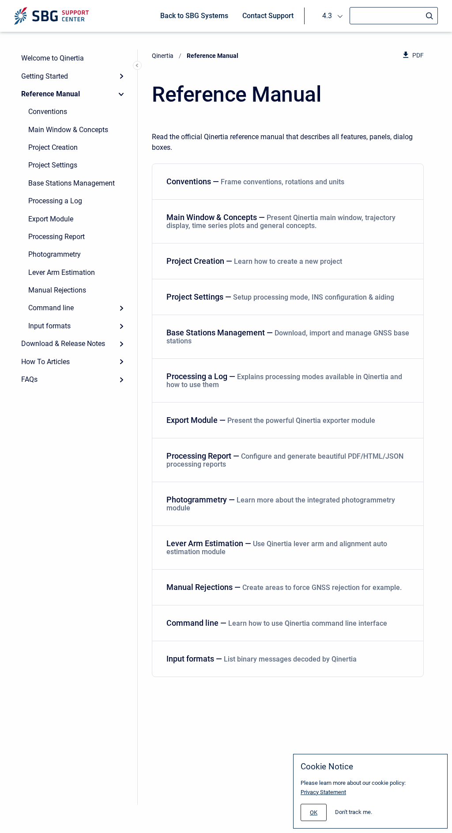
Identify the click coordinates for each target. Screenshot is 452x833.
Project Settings (52, 165)
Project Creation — (254, 261)
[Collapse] (121, 94)
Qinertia (162, 55)
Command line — (276, 623)
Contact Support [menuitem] (268, 15)
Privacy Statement (323, 792)
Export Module (50, 219)
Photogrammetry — (280, 503)
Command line (51, 308)
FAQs (29, 379)
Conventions (47, 111)
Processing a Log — (284, 380)
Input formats (49, 326)
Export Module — (270, 420)
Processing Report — (284, 459)
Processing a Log (55, 201)
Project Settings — (280, 296)
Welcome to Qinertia (52, 58)
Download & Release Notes (63, 343)
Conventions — (255, 181)
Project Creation (53, 147)
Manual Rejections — (284, 587)
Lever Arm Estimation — (276, 547)
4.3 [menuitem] (327, 15)
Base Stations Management (71, 183)
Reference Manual (50, 94)
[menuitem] (287, 182)
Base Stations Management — (287, 336)
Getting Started (44, 76)
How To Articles (45, 362)
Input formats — (261, 658)
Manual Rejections (57, 290)
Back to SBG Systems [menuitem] (194, 15)
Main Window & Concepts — (281, 221)
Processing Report (56, 236)
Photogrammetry (54, 254)
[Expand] (121, 76)
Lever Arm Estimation (61, 272)
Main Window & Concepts (68, 130)
